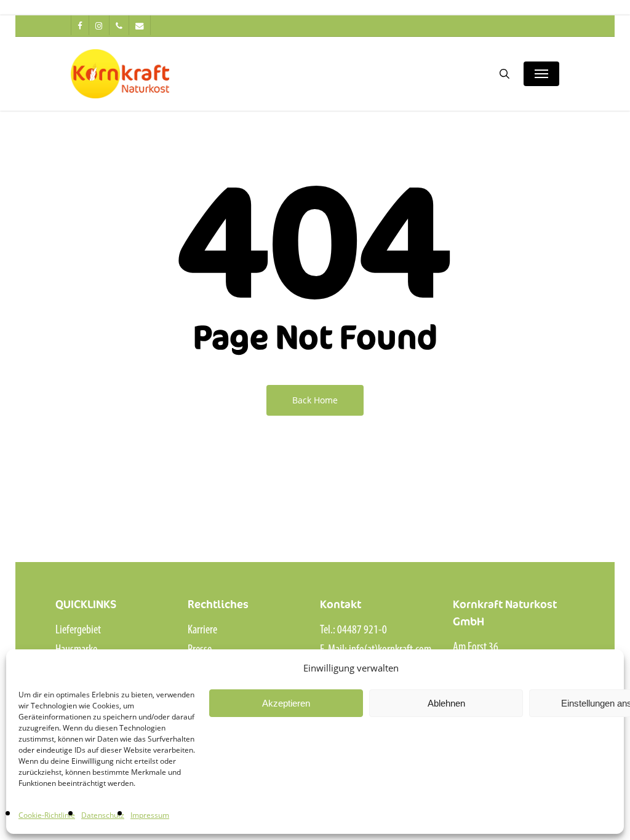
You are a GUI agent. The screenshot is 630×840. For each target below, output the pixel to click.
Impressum (149, 815)
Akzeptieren (286, 703)
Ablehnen (446, 703)
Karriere (202, 630)
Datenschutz (102, 815)
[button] (541, 74)
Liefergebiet (78, 630)
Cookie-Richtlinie (46, 815)
